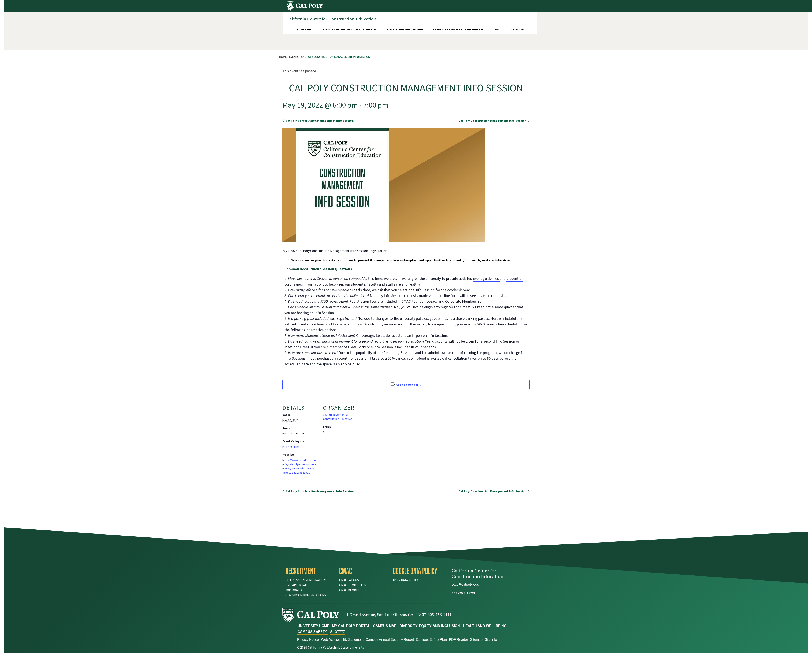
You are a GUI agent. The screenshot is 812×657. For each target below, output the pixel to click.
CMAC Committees (352, 585)
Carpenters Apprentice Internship (458, 29)
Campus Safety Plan (431, 639)
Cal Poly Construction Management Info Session (319, 120)
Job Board (293, 590)
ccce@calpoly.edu (465, 584)
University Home (313, 626)
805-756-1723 (463, 593)
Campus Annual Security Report (390, 639)
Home (283, 57)
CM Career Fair (296, 585)
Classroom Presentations (305, 595)
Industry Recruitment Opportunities (349, 29)
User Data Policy (405, 580)
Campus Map (384, 626)
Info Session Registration (305, 580)
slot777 (337, 632)
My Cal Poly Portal (351, 626)
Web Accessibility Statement (342, 639)
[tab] (309, 571)
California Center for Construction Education (337, 417)
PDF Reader (458, 639)
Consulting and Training (405, 29)
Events (294, 57)
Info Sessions (290, 447)
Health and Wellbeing (484, 626)
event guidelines (486, 278)
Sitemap (476, 639)
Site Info (491, 639)
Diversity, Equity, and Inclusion (429, 626)
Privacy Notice (308, 639)
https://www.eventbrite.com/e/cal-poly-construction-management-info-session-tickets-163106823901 (299, 466)
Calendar (517, 29)
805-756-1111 (440, 614)
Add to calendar (407, 385)
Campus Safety (312, 632)
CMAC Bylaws (349, 580)
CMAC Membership (352, 590)
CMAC (496, 29)
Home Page (304, 29)
